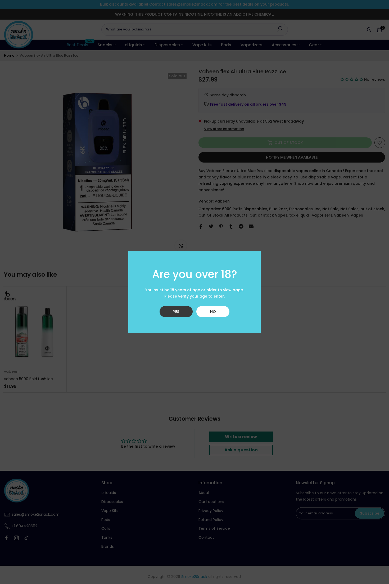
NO (213, 311)
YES (176, 311)
